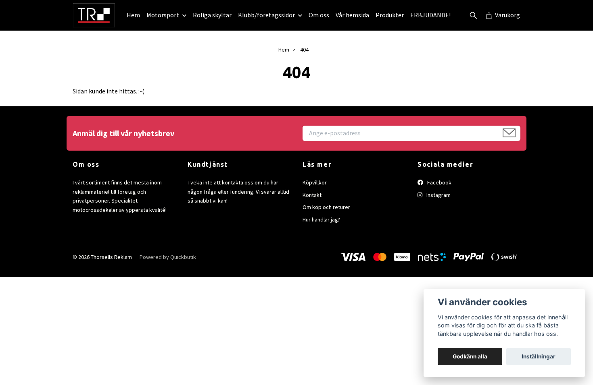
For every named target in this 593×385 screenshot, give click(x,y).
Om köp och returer (326, 207)
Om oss (319, 15)
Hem (133, 15)
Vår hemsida (352, 15)
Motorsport (162, 15)
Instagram (438, 195)
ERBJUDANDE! (430, 15)
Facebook (438, 182)
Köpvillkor (315, 182)
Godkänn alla (470, 356)
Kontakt (312, 195)
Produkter (390, 15)
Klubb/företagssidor (266, 15)
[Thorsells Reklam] (94, 15)
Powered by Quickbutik (168, 257)
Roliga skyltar (212, 15)
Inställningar (538, 356)
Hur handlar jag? (321, 219)
